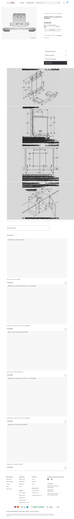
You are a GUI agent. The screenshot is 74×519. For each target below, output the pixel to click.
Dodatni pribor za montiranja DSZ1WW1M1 (15, 464)
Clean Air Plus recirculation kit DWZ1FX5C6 (15, 371)
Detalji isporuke (48, 62)
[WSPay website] (57, 507)
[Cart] (67, 2)
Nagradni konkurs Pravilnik (24, 502)
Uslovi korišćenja (22, 492)
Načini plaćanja (22, 497)
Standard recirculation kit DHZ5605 (13, 279)
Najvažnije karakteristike (50, 51)
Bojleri (7, 486)
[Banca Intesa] (37, 507)
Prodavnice (34, 481)
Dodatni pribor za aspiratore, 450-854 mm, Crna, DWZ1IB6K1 (18, 325)
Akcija (20, 486)
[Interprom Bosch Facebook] (48, 479)
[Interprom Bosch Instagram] (51, 479)
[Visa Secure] (51, 507)
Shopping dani (22, 481)
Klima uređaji (8, 488)
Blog (33, 484)
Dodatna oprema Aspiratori (58, 13)
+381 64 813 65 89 (35, 490)
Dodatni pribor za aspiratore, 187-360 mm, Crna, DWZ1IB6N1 (18, 418)
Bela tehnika (46, 13)
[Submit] (59, 2)
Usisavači (8, 484)
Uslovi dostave (59, 35)
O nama (33, 479)
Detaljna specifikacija (49, 55)
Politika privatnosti (22, 500)
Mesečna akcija (22, 479)
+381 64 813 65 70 (35, 492)
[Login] (64, 2)
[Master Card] (48, 507)
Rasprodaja (21, 484)
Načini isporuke (22, 495)
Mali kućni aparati (9, 481)
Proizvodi (22, 2)
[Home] (10, 3)
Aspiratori (51, 13)
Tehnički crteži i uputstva (50, 59)
